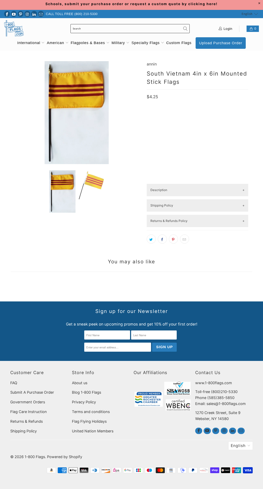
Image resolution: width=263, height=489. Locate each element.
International (29, 43)
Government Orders (27, 402)
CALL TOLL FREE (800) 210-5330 (72, 14)
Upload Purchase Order (220, 43)
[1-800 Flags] (14, 28)
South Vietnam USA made (168, 123)
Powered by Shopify (64, 457)
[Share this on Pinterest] (173, 239)
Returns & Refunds (26, 421)
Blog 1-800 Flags (86, 392)
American (56, 43)
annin (152, 64)
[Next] (139, 112)
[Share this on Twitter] (151, 239)
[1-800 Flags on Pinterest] (20, 14)
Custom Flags (178, 43)
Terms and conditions (91, 412)
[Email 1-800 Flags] (41, 14)
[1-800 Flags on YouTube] (14, 14)
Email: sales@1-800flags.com (220, 403)
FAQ (13, 383)
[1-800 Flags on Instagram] (27, 14)
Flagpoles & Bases (88, 43)
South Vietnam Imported (212, 123)
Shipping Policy (23, 431)
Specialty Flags (146, 43)
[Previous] (14, 112)
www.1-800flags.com (213, 383)
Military (119, 43)
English (247, 14)
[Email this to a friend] (184, 239)
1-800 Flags (35, 457)
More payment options (197, 180)
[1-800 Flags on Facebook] (7, 14)
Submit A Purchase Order (32, 392)
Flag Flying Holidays (89, 421)
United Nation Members (92, 431)
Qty (149, 136)
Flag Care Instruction (28, 412)
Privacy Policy (84, 402)
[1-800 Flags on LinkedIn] (34, 14)
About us (79, 383)
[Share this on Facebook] (162, 239)
